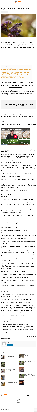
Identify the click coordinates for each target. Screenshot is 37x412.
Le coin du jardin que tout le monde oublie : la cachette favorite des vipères (16, 69)
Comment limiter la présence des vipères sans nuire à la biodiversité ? (15, 72)
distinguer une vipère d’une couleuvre (18, 250)
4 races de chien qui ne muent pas (11, 382)
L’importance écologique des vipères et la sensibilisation (13, 77)
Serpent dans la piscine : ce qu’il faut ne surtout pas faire (18, 220)
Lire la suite (10, 344)
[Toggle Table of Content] (30, 66)
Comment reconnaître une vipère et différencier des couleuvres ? (15, 74)
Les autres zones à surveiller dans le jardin (10, 70)
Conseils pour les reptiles (7, 4)
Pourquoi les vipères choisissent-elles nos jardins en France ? (14, 68)
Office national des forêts (7, 215)
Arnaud (9, 342)
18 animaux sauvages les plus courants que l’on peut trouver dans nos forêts (11, 363)
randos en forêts (30, 225)
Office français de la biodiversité (11, 114)
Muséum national (31, 307)
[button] (2, 1)
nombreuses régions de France (15, 86)
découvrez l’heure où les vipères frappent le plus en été (23, 104)
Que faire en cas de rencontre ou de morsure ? (11, 76)
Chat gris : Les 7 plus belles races (11, 375)
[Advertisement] (18, 57)
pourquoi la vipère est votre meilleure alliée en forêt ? (20, 173)
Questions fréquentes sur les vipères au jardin (11, 78)
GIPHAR (18, 167)
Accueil (2, 4)
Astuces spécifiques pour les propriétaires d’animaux (12, 73)
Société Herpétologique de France (27, 114)
